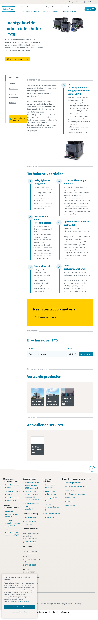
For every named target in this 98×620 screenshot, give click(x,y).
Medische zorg (70, 498)
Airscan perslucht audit (51, 499)
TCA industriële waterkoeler (52, 401)
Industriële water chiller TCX (67, 401)
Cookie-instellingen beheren (50, 603)
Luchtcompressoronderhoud (37, 449)
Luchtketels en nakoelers (30, 522)
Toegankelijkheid (67, 603)
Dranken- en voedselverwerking (76, 486)
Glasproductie (69, 490)
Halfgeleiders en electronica (75, 494)
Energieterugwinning (52, 513)
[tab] (17, 77)
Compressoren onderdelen (50, 486)
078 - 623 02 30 (30, 542)
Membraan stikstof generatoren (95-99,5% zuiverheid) (32, 485)
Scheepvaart (69, 501)
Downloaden (87, 354)
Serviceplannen (50, 517)
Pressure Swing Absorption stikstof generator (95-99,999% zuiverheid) (32, 496)
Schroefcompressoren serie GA (12, 492)
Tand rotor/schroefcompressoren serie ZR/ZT (12, 532)
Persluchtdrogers (31, 517)
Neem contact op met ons (19, 59)
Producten (30, 7)
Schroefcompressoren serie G (12, 486)
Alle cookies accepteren (19, 607)
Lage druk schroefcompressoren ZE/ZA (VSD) (12, 523)
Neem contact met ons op (46, 317)
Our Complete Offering (66, 2)
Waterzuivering (70, 505)
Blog (47, 7)
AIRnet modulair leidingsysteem (50, 492)
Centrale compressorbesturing (52, 507)
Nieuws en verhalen (58, 7)
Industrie (40, 7)
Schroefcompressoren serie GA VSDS (12, 499)
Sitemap (78, 603)
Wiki (22, 7)
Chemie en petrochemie (73, 482)
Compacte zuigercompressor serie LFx (11, 514)
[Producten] (40, 11)
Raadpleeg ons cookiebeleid (19, 601)
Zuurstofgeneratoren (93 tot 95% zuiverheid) (32, 506)
